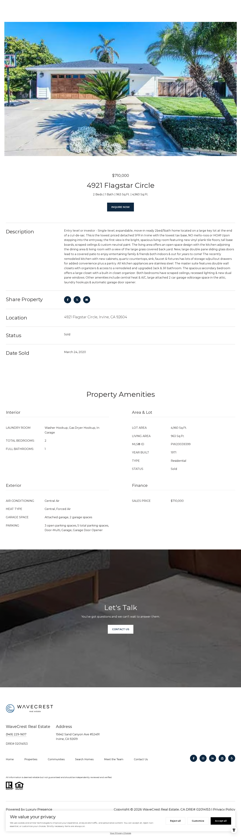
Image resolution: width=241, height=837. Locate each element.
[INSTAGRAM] (203, 758)
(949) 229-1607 (16, 734)
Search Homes (84, 759)
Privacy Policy (224, 809)
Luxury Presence (39, 809)
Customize (198, 821)
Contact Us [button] (120, 629)
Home (10, 759)
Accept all (221, 821)
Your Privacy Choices (120, 833)
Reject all (175, 821)
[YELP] (231, 758)
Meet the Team (113, 759)
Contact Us (141, 759)
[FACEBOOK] (193, 758)
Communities (56, 759)
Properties (30, 759)
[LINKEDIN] (212, 758)
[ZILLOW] (222, 758)
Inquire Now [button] (120, 207)
